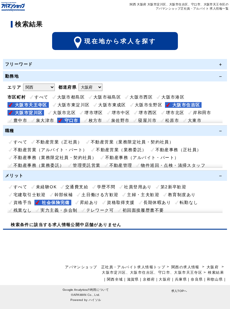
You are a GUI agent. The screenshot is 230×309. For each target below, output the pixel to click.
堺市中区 (121, 112)
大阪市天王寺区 (31, 104)
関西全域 (115, 279)
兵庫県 (181, 279)
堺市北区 (175, 112)
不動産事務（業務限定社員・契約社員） (54, 157)
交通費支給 (76, 186)
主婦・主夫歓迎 (143, 194)
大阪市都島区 (71, 97)
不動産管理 (120, 165)
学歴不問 (106, 186)
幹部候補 (64, 194)
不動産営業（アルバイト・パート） (50, 149)
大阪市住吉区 (186, 104)
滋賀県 (133, 279)
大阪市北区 (64, 112)
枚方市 (95, 120)
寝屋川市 (147, 120)
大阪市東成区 (112, 104)
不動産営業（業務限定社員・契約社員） (132, 142)
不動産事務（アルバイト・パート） (142, 157)
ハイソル (95, 300)
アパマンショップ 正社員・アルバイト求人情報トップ (115, 267)
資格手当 (22, 202)
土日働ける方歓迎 (99, 194)
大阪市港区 (172, 97)
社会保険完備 (55, 202)
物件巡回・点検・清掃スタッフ (173, 165)
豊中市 (20, 120)
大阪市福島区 (107, 97)
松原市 (172, 120)
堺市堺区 (93, 112)
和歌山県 (215, 279)
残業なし (22, 210)
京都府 (149, 279)
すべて (41, 97)
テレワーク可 (100, 210)
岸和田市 (202, 112)
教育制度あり (182, 194)
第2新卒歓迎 (173, 186)
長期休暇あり (157, 202)
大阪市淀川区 (29, 112)
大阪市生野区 (148, 104)
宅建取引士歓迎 (29, 194)
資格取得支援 (120, 202)
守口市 (71, 120)
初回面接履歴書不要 (143, 210)
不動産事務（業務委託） (38, 165)
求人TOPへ (179, 291)
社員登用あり (138, 186)
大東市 (195, 120)
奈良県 (197, 279)
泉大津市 (45, 120)
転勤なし (189, 202)
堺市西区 (148, 112)
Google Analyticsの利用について (86, 289)
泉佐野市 (120, 120)
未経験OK (46, 186)
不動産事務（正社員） (178, 149)
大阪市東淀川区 (74, 104)
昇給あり (89, 202)
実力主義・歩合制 (58, 210)
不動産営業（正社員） (59, 142)
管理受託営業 (86, 165)
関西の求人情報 (186, 267)
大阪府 (213, 267)
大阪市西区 (141, 97)
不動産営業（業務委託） (121, 149)
